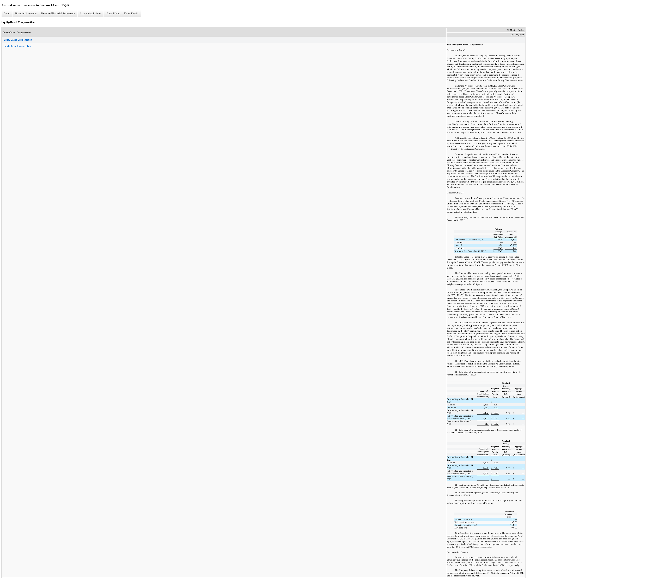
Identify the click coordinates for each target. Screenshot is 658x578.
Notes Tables (113, 13)
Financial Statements (26, 13)
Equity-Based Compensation (17, 46)
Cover (7, 13)
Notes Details (131, 13)
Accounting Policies (90, 13)
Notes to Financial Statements (58, 13)
